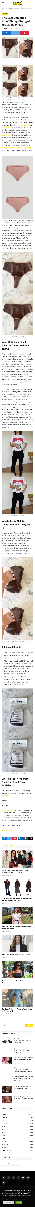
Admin (5, 28)
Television (5, 1147)
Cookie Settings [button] (8, 1202)
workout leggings (23, 125)
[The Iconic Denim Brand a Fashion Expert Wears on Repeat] (17, 915)
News (3, 1135)
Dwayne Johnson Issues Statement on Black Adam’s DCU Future (23, 1050)
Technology (5, 1144)
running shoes (7, 127)
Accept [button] (19, 1202)
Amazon (6, 796)
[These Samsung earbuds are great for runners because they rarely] (7, 1041)
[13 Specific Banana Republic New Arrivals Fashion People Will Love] (17, 887)
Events (4, 1120)
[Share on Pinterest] (24, 33)
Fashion (5, 13)
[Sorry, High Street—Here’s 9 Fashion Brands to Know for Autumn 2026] (17, 859)
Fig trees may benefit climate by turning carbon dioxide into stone (23, 1078)
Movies (4, 1129)
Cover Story (5, 1117)
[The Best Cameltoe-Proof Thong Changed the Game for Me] (17, 47)
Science (4, 1141)
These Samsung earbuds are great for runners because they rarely (23, 1040)
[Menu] (3, 3)
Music (4, 1132)
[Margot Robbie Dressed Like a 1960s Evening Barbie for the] (7, 1060)
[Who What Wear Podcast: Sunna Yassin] (17, 943)
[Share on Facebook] (6, 33)
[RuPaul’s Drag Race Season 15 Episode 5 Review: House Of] (7, 1099)
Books (4, 1114)
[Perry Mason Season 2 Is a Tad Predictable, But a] (7, 1089)
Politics (4, 1138)
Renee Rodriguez (7, 810)
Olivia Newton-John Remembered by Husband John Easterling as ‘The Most (23, 1069)
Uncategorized (6, 1150)
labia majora (6, 135)
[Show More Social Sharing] (31, 33)
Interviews (5, 1126)
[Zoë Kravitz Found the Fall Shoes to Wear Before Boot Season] (17, 969)
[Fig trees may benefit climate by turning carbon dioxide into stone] (7, 1079)
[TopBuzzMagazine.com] (17, 3)
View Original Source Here (11, 830)
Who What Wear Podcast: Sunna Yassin (16, 955)
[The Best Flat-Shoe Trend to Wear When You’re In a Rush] (17, 998)
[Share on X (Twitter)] (15, 33)
